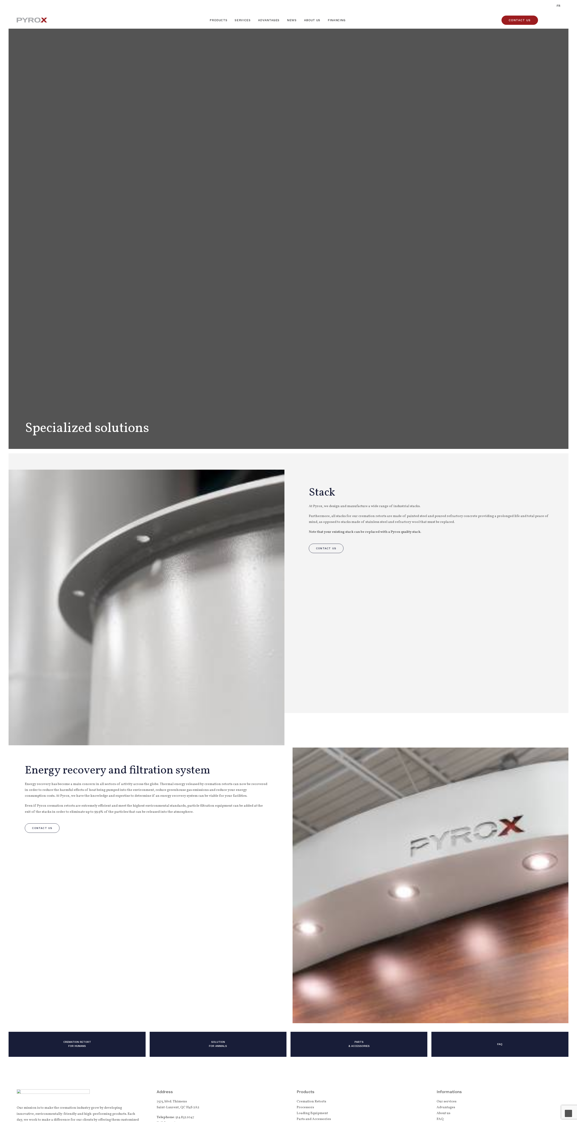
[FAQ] (497, 1044)
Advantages (269, 20)
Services (242, 20)
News (292, 20)
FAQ (440, 1119)
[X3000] (75, 1044)
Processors (305, 1107)
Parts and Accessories (314, 1119)
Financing (337, 20)
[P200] (216, 1044)
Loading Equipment (312, 1113)
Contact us (326, 548)
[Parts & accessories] (356, 1044)
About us (312, 20)
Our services (446, 1101)
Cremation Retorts (311, 1101)
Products (218, 20)
